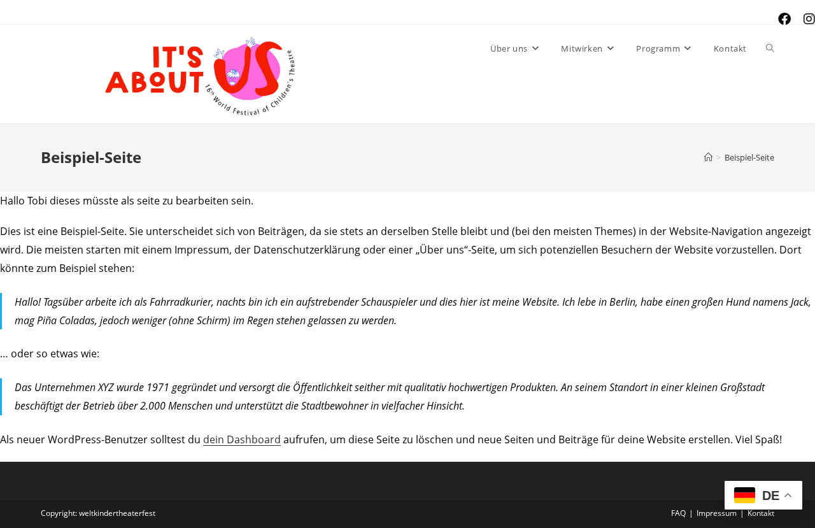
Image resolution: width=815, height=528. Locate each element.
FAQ (678, 513)
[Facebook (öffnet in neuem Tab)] (784, 19)
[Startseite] (708, 157)
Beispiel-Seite (749, 157)
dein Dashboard (242, 439)
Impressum (717, 513)
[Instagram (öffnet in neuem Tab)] (806, 19)
